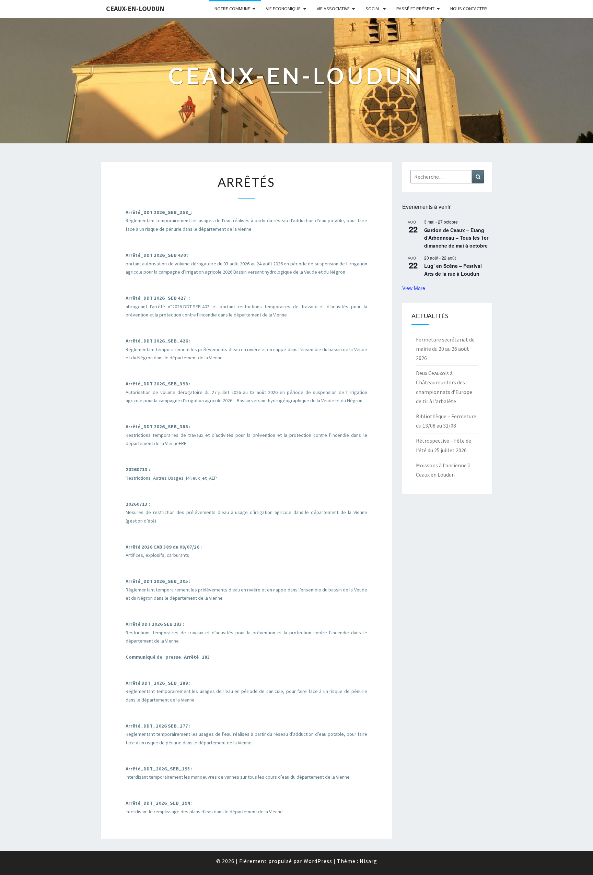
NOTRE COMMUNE (232, 8)
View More (413, 288)
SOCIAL (372, 8)
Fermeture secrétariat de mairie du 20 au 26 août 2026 (445, 348)
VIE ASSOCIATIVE (333, 8)
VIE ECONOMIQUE (283, 8)
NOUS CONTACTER (468, 8)
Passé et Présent (415, 8)
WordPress (318, 861)
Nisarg (368, 861)
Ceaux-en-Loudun (135, 8)
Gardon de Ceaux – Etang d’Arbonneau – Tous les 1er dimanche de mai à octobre (456, 238)
